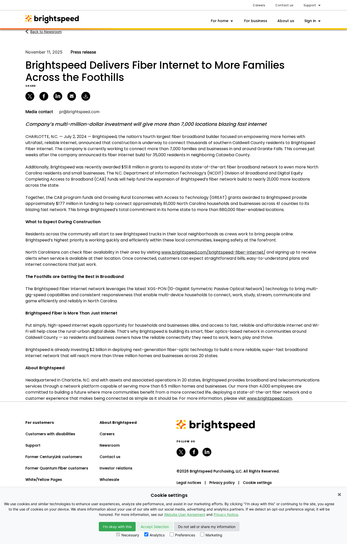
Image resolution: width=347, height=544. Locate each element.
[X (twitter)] (181, 452)
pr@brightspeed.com (79, 111)
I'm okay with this (117, 526)
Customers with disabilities (50, 433)
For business (255, 20)
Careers (259, 5)
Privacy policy (222, 482)
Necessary (130, 535)
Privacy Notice (226, 514)
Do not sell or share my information (206, 526)
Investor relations (116, 468)
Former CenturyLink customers (53, 456)
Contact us (284, 5)
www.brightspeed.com (269, 398)
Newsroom (110, 445)
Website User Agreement (184, 514)
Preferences (185, 535)
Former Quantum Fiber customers (56, 468)
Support (32, 445)
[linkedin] (206, 452)
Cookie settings (257, 482)
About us (285, 20)
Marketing (214, 535)
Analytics (157, 535)
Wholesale (109, 479)
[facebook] (194, 452)
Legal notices (189, 482)
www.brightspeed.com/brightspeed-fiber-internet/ (213, 252)
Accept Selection (155, 526)
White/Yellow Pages (43, 479)
